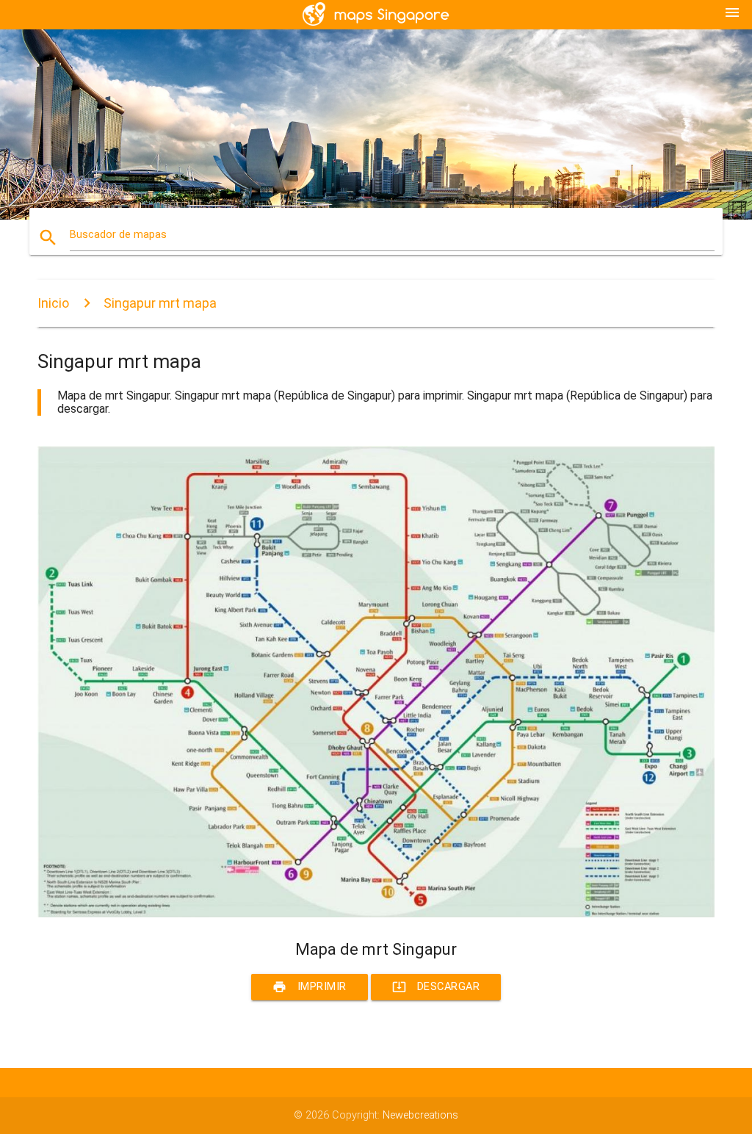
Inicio (53, 303)
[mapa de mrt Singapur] (376, 914)
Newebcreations (420, 1115)
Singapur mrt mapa (160, 303)
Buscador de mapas (118, 234)
